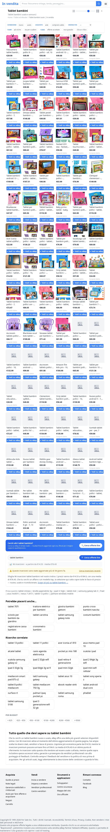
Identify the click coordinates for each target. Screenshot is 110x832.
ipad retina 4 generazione (64, 661)
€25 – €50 (21, 720)
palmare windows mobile (62, 593)
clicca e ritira (81, 30)
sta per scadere (30, 30)
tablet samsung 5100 (16, 703)
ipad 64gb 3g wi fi (42, 667)
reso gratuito (68, 30)
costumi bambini (91, 614)
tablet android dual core (90, 686)
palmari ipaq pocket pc (39, 694)
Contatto (87, 780)
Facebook (87, 783)
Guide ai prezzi (12, 780)
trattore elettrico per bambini (41, 608)
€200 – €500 (64, 720)
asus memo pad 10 (91, 644)
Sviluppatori (62, 783)
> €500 (77, 720)
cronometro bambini (39, 628)
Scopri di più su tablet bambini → (53, 582)
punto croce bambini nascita (91, 608)
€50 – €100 (34, 720)
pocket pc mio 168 (67, 651)
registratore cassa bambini (17, 628)
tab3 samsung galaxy (40, 678)
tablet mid (71, 591)
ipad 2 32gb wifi (41, 659)
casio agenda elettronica (39, 653)
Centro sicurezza (64, 787)
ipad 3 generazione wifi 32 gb (41, 704)
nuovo (21, 25)
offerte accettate (53, 30)
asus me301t (13, 593)
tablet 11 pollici (40, 642)
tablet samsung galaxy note (66, 616)
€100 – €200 (49, 720)
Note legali (10, 783)
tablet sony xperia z (92, 678)
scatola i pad (89, 651)
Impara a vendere (39, 783)
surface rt (13, 692)
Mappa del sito (64, 790)
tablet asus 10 (65, 676)
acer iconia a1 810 (67, 642)
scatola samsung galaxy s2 (16, 661)
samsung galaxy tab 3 (88, 591)
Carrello (9, 804)
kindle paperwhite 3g (42, 591)
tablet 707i (13, 606)
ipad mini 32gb (65, 667)
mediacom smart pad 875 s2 (16, 678)
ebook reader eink (67, 684)
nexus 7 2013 (27, 593)
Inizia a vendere (38, 780)
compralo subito (58, 25)
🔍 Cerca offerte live (90, 557)
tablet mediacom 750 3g (41, 686)
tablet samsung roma (66, 694)
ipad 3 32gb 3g (15, 667)
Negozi (9, 800)
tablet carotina (40, 614)
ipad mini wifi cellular (90, 669)
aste (46, 25)
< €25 (9, 720)
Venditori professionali (41, 787)
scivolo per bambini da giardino (13, 618)
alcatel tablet (14, 651)
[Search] (98, 3)
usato (29, 25)
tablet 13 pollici (15, 642)
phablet (87, 692)
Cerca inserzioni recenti (89, 570)
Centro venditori (38, 791)
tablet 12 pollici (42, 593)
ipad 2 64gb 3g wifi (90, 661)
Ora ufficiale (62, 794)
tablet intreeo (24, 591)
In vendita (10, 3)
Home (10, 17)
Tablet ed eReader (21, 17)
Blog (85, 787)
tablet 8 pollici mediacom (15, 686)
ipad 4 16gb (59, 591)
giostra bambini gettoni (66, 608)
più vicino (17, 30)
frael (102, 591)
